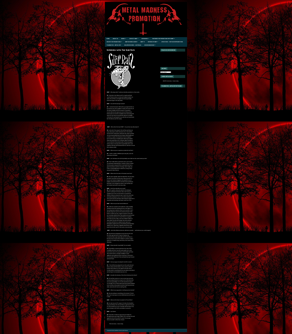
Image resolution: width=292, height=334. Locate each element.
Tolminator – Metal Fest (114, 45)
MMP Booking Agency (131, 42)
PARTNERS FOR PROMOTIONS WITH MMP (163, 39)
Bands (123, 39)
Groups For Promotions (114, 42)
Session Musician (149, 45)
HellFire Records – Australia (132, 45)
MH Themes (125, 330)
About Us (115, 39)
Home (108, 39)
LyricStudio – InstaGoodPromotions (172, 42)
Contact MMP (133, 39)
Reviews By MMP (152, 42)
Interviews (145, 39)
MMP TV (143, 42)
